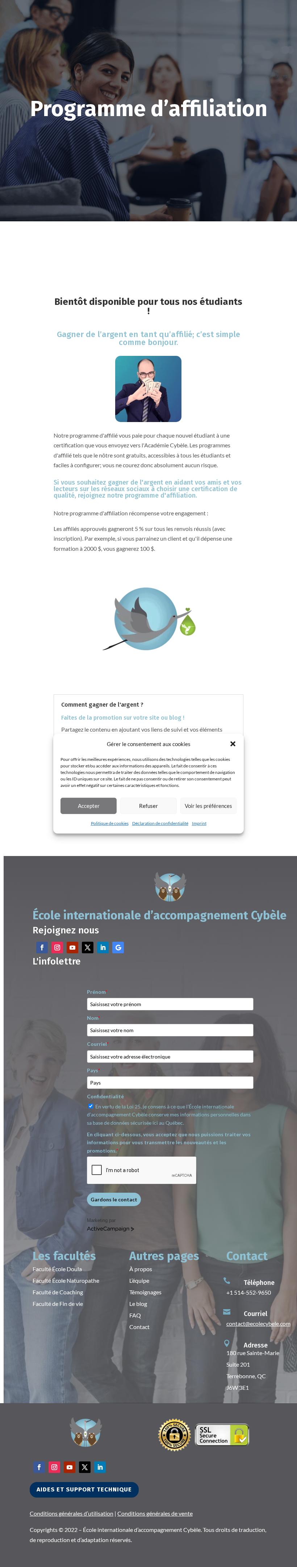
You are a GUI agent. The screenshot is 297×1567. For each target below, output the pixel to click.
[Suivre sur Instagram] (57, 947)
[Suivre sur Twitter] (87, 947)
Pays (93, 1070)
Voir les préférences (208, 805)
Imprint (199, 823)
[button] (233, 744)
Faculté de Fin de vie (58, 1303)
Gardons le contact (114, 1199)
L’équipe (139, 1280)
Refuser (148, 805)
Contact (139, 1326)
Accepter (89, 805)
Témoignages (145, 1292)
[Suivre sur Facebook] (42, 947)
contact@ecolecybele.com (258, 1323)
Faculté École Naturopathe (66, 1280)
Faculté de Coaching (58, 1292)
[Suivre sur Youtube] (72, 947)
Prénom (97, 992)
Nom (93, 1018)
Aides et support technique (84, 1489)
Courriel (98, 1044)
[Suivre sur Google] (118, 947)
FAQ (135, 1315)
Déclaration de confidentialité (160, 823)
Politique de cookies (110, 823)
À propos (140, 1268)
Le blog (138, 1303)
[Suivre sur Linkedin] (103, 947)
